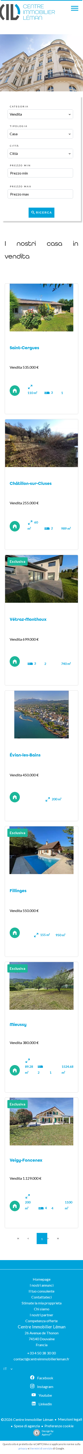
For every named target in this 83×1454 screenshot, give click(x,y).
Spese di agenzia (27, 1426)
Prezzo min (20, 165)
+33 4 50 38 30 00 (41, 1353)
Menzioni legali (70, 1419)
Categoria (19, 106)
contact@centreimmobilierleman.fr (41, 1359)
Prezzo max (20, 186)
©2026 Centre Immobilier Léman (27, 1419)
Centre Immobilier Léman (41, 1326)
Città (14, 145)
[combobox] (40, 114)
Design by (47, 1432)
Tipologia (19, 126)
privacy (22, 1448)
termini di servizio (41, 1448)
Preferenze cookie (59, 1426)
